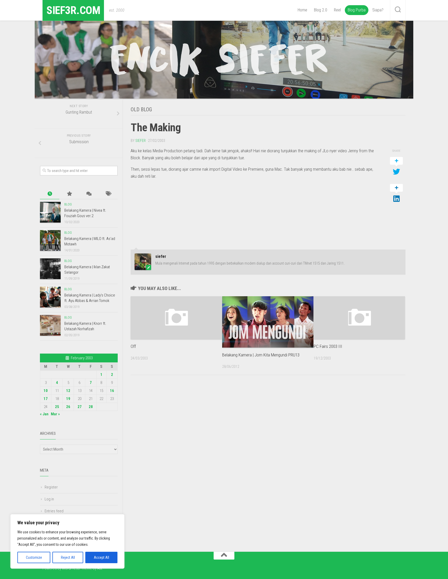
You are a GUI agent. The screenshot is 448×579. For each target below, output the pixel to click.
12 (68, 390)
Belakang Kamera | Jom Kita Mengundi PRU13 (260, 354)
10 (46, 390)
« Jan (44, 414)
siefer (140, 141)
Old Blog (141, 109)
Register (51, 487)
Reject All (68, 557)
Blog (68, 204)
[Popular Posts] (69, 194)
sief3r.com (73, 10)
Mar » (55, 414)
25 (57, 406)
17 (46, 398)
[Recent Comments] (88, 194)
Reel (337, 10)
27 (80, 406)
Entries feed (54, 511)
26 (68, 406)
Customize (34, 557)
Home (302, 10)
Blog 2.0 (320, 10)
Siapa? (377, 10)
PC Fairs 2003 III (328, 346)
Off (133, 346)
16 (112, 390)
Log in (49, 499)
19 (68, 398)
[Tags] (108, 194)
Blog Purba (357, 10)
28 (91, 406)
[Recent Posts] (49, 194)
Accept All (101, 557)
